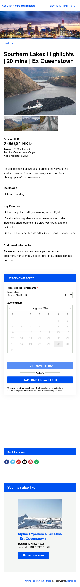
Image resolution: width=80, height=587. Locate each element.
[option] (13, 123)
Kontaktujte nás (16, 452)
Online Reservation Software (38, 580)
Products (8, 43)
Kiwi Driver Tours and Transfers (18, 5)
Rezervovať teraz (33, 555)
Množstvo (17, 293)
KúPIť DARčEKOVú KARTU (40, 380)
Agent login (71, 580)
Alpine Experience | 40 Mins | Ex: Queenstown (40, 536)
